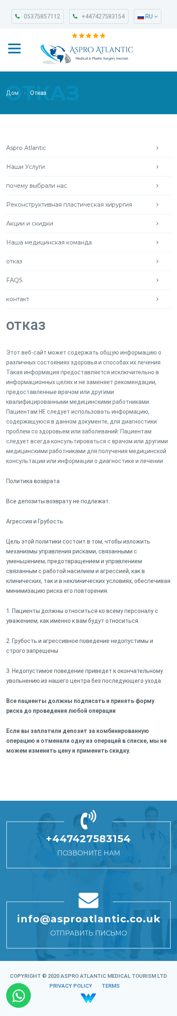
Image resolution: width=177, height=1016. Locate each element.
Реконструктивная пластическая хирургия (69, 204)
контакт (17, 299)
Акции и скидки (29, 223)
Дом (12, 93)
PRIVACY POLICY (70, 986)
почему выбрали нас (36, 185)
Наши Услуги (25, 166)
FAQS (14, 280)
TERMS (111, 986)
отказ (14, 261)
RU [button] (149, 16)
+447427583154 (103, 16)
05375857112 (42, 16)
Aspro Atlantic (26, 148)
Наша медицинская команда (49, 242)
